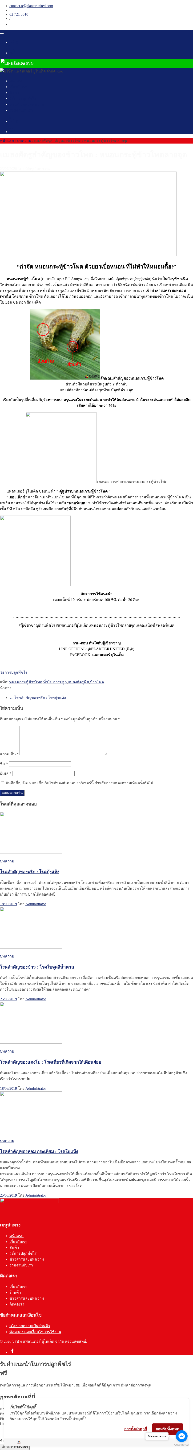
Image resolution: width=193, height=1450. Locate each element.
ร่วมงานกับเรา (21, 110)
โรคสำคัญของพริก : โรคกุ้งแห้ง (37, 698)
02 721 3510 (18, 14)
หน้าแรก (16, 81)
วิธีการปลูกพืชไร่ (23, 98)
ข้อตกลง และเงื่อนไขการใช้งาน (35, 1332)
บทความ (24, 141)
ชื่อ (4, 764)
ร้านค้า (15, 1292)
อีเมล (5, 773)
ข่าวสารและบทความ (26, 104)
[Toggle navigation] (2, 33)
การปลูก (60, 682)
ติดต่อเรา (16, 1304)
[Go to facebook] (182, 1436)
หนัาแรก (7, 141)
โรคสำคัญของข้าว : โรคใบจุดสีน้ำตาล (37, 967)
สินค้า (14, 93)
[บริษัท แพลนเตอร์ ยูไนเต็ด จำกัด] (31, 71)
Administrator (35, 904)
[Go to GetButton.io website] (181, 1445)
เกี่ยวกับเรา (18, 87)
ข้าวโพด (97, 682)
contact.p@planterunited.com (31, 6)
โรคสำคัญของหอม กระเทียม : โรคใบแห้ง (39, 1151)
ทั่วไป (47, 682)
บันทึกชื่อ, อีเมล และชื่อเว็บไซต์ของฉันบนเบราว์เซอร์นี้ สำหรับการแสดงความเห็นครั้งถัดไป (79, 783)
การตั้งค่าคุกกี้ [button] (135, 1428)
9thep (29, 169)
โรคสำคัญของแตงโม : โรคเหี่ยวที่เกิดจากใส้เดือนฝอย (50, 1062)
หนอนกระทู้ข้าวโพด (25, 682)
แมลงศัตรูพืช (78, 682)
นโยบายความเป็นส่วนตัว (29, 1326)
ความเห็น (9, 754)
